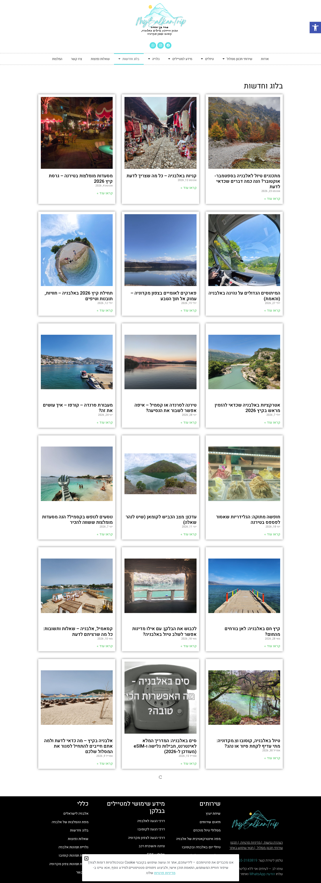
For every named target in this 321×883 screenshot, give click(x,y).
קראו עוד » (272, 422)
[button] (86, 858)
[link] (315, 27)
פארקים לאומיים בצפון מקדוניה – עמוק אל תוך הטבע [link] (164, 296)
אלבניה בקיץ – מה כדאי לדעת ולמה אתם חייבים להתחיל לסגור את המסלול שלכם (78, 746)
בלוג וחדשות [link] (131, 59)
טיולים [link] (209, 59)
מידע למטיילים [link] (182, 59)
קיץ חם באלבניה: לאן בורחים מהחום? (252, 631)
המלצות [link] (57, 59)
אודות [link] (265, 59)
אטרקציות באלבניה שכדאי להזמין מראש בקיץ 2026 (247, 408)
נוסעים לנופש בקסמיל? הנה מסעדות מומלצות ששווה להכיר (77, 520)
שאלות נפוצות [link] (100, 59)
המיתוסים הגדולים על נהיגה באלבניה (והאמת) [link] (244, 296)
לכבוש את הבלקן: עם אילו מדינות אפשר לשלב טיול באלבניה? (164, 631)
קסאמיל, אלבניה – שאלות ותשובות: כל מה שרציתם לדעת (78, 631)
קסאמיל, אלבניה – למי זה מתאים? (246, 858)
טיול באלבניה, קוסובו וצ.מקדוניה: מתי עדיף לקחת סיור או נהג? (248, 743)
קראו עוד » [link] (272, 198)
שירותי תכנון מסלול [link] (239, 59)
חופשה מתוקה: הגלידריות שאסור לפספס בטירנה (248, 520)
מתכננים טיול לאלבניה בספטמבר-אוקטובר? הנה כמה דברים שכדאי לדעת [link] (247, 181)
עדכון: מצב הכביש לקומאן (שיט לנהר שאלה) (161, 520)
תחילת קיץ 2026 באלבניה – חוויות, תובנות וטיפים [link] (79, 296)
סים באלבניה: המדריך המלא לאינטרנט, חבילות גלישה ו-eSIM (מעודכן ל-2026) (165, 746)
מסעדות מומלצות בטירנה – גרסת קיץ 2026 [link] (81, 178)
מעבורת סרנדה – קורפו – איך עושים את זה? (78, 408)
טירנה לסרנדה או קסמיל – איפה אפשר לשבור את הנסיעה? (166, 408)
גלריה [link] (155, 59)
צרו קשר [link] (76, 59)
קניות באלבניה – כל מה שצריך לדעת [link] (161, 175)
